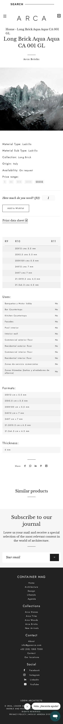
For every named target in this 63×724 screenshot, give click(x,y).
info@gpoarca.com (31, 645)
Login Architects (31, 700)
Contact (31, 653)
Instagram (34, 675)
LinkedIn (34, 679)
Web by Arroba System (41, 714)
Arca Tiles (31, 616)
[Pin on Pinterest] (40, 466)
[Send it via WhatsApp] (30, 466)
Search (16, 4)
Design (31, 591)
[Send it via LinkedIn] (35, 466)
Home (10, 29)
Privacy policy (17, 714)
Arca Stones (31, 612)
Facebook (34, 670)
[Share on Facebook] (24, 466)
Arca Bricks (31, 59)
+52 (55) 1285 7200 (31, 649)
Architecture (31, 587)
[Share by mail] (46, 466)
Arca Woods (31, 620)
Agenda (32, 598)
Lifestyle (31, 594)
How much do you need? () (21, 198)
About (31, 641)
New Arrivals (32, 628)
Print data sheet (13, 220)
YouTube (34, 684)
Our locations (32, 657)
